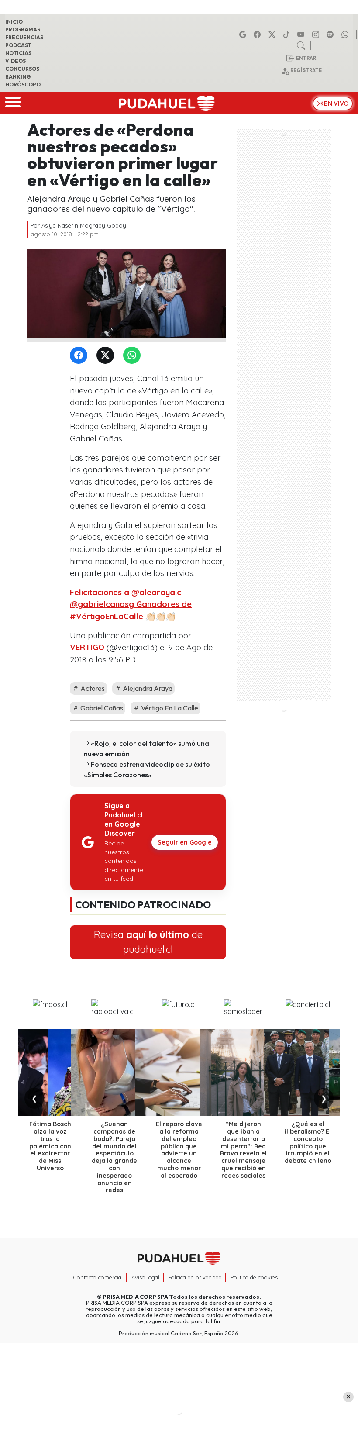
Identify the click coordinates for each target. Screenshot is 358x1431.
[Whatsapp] (346, 34)
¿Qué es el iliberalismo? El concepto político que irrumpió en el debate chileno (308, 1142)
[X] (273, 34)
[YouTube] (302, 34)
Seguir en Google (185, 842)
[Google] (244, 34)
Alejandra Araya (146, 688)
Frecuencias (24, 37)
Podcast (18, 45)
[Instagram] (317, 34)
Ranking (18, 76)
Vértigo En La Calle (169, 707)
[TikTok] (288, 34)
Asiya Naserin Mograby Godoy (83, 225)
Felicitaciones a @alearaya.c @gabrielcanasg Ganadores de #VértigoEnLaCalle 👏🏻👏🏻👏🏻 (131, 604)
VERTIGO (87, 647)
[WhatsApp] (133, 356)
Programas (22, 29)
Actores (92, 688)
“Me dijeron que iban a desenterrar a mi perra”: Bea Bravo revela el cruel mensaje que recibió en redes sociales (243, 1149)
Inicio (14, 21)
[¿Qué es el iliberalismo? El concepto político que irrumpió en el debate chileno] (307, 1072)
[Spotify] (331, 34)
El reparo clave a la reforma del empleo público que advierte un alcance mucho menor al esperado (179, 1149)
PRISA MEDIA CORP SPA (135, 1296)
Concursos (22, 69)
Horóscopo (23, 84)
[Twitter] (106, 356)
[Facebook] (258, 34)
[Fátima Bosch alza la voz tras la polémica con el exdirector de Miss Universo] (50, 1072)
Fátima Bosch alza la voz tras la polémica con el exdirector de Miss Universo (50, 1146)
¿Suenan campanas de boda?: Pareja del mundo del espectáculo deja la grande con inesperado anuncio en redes (114, 1157)
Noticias (18, 53)
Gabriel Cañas (101, 707)
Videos (15, 61)
